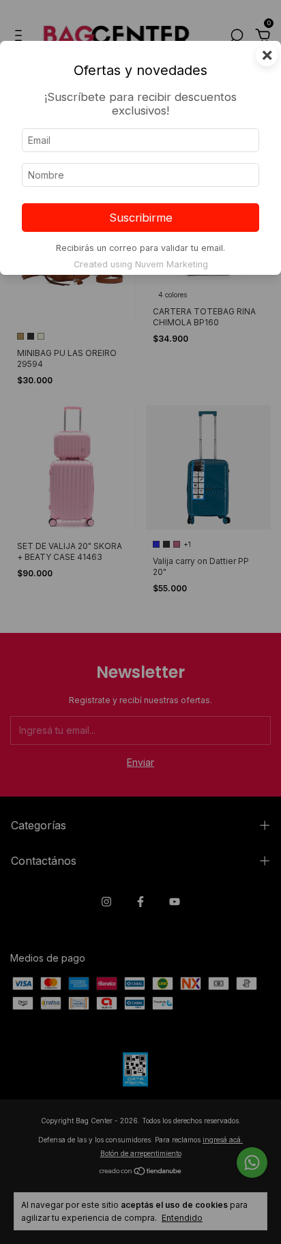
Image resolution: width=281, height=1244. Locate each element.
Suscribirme (141, 217)
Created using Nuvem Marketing (141, 264)
